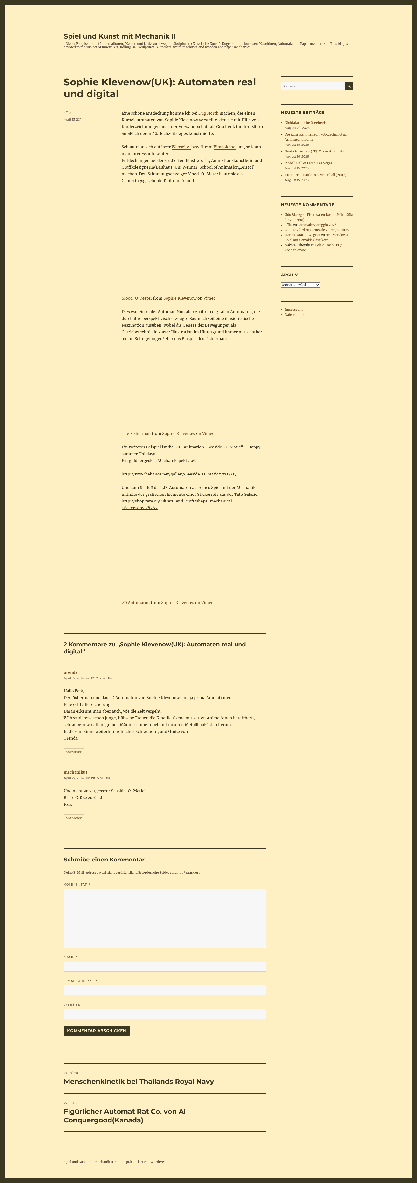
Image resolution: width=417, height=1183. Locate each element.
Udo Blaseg (293, 215)
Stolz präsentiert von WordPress (142, 1162)
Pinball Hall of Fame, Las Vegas (308, 163)
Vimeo (209, 298)
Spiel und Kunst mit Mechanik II (120, 36)
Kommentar (77, 884)
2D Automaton (136, 602)
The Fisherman (136, 433)
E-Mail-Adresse (81, 981)
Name (71, 957)
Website (72, 1004)
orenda (70, 672)
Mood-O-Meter (137, 298)
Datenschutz (294, 315)
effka (67, 113)
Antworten (74, 752)
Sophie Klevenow (179, 298)
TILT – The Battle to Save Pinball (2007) (315, 175)
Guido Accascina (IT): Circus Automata (314, 151)
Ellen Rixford (295, 230)
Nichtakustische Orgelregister (308, 123)
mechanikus (75, 772)
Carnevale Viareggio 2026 (317, 225)
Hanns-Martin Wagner (302, 235)
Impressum (294, 310)
